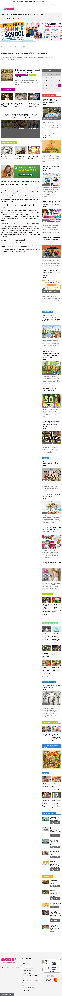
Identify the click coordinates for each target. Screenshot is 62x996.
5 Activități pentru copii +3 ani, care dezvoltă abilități (46, 734)
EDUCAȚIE (4, 18)
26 (49, 88)
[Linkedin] (47, 5)
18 (46, 85)
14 (54, 83)
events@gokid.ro (14, 967)
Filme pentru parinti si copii (54, 886)
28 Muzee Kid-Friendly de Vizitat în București (56, 653)
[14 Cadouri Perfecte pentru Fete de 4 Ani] (46, 779)
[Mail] (50, 5)
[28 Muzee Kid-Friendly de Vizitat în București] (56, 648)
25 (46, 88)
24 (43, 88)
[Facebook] (40, 5)
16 (59, 83)
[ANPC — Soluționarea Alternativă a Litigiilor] (51, 962)
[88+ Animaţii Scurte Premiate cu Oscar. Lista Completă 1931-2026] (45, 841)
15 (56, 83)
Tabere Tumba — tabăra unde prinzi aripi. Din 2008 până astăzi (51, 239)
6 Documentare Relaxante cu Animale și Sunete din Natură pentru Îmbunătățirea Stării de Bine (55, 893)
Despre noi (25, 966)
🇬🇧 (18, 18)
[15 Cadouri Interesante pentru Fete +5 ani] (51, 574)
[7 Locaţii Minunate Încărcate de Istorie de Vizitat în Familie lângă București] (46, 648)
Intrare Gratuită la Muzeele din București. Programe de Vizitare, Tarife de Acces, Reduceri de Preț (56, 638)
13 (51, 83)
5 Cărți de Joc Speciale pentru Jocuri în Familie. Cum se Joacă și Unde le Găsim (51, 529)
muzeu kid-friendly (25, 234)
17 (43, 85)
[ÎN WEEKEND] (20, 124)
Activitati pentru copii (9, 143)
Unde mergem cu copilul (48, 406)
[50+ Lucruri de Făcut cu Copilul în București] (51, 400)
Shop (23, 985)
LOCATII (41, 14)
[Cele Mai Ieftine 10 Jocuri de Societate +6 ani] (51, 507)
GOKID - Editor (18, 76)
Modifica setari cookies (7, 994)
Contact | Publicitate (27, 968)
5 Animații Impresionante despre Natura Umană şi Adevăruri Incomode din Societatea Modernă (55, 864)
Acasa (23, 963)
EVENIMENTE (26, 14)
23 (59, 85)
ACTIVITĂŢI (48, 14)
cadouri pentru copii (30, 249)
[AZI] (7, 124)
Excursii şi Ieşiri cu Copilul (49, 337)
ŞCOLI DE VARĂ (13, 14)
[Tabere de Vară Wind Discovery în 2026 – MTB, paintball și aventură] (51, 113)
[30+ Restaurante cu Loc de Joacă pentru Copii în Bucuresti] (56, 663)
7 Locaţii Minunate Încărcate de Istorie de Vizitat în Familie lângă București (46, 654)
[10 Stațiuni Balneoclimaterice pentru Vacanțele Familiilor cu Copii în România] (46, 629)
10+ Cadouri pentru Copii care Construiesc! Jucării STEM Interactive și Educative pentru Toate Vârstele (56, 803)
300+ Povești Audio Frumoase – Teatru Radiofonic (6, 156)
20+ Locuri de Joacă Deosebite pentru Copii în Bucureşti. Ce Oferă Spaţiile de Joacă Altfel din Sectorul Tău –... (46, 672)
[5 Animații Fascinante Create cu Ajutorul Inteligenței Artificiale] (45, 819)
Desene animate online (54, 823)
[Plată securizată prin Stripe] (51, 978)
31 (54, 77)
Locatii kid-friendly (9, 47)
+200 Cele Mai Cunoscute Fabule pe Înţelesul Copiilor (20, 156)
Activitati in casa (54, 907)
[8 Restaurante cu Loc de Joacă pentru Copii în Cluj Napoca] (7, 75)
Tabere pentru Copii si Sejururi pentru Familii (50, 119)
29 (49, 77)
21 (54, 85)
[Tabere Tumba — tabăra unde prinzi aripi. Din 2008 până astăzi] (51, 251)
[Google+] (42, 5)
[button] (59, 16)
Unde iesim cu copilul (50, 623)
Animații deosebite (49, 813)
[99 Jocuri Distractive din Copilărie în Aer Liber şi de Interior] (34, 150)
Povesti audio (46, 704)
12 (49, 83)
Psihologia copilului (8, 89)
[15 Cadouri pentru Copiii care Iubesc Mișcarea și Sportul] (51, 474)
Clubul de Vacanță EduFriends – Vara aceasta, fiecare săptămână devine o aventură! (51, 202)
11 (46, 83)
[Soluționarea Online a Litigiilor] (51, 969)
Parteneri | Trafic (26, 973)
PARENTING (12, 18)
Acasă (2, 47)
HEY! (3, 14)
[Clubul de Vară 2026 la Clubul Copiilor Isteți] (51, 179)
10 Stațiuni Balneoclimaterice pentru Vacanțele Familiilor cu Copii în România (46, 636)
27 (43, 77)
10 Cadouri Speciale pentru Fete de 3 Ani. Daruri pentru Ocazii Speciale (56, 786)
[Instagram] (45, 5)
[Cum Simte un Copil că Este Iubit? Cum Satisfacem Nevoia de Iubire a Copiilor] (21, 97)
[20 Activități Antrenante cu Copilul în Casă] (45, 905)
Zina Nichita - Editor (47, 323)
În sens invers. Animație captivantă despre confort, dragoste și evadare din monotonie (55, 830)
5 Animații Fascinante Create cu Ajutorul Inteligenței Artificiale (55, 819)
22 (56, 85)
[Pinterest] (52, 5)
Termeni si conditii (26, 990)
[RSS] (55, 5)
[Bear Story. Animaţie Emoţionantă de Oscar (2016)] (45, 853)
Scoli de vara (46, 152)
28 (46, 77)
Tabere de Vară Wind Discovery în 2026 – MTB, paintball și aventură (50, 101)
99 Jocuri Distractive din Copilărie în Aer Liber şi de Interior (34, 156)
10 (43, 83)
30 (51, 77)
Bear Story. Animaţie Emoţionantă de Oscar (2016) (55, 853)
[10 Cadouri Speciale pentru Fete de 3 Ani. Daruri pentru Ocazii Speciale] (56, 779)
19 (49, 85)
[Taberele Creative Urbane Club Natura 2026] (51, 146)
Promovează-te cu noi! (28, 970)
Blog (52, 931)
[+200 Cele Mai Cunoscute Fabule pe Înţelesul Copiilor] (21, 150)
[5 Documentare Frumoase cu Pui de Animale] (45, 882)
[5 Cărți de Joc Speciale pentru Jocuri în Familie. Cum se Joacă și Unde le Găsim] (51, 542)
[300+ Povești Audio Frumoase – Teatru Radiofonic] (7, 150)
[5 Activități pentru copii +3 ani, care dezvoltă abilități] (46, 729)
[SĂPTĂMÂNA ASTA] (33, 124)
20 (51, 85)
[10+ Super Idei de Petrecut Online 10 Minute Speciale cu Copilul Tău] (45, 927)
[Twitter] (57, 5)
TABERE (20, 14)
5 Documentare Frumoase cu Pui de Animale (54, 882)
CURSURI (34, 14)
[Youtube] (59, 5)
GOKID (44, 104)
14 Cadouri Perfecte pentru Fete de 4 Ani (46, 785)
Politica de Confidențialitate (29, 987)
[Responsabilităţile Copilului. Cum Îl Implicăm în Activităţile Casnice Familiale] (34, 97)
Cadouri (45, 480)
